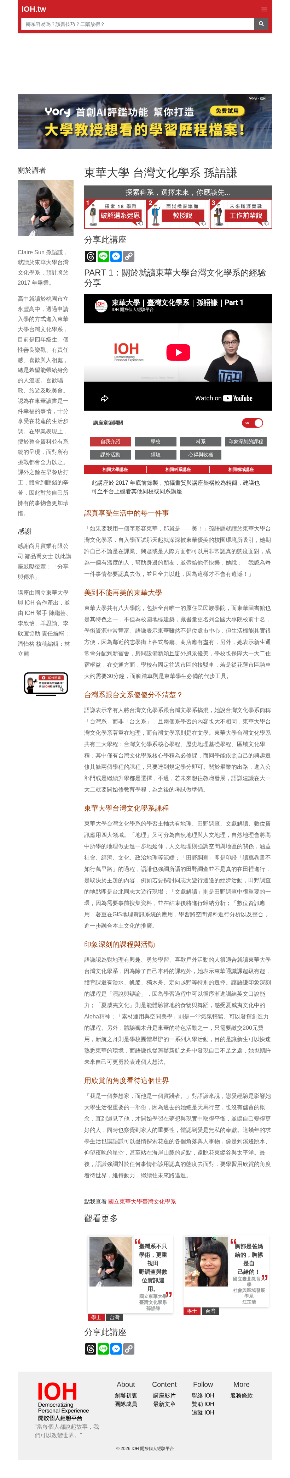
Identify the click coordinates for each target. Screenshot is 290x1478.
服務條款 (241, 1396)
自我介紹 (110, 441)
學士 (96, 1317)
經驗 (156, 454)
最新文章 (164, 1404)
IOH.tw (34, 9)
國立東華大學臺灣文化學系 (142, 1202)
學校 (156, 441)
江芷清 (249, 1302)
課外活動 (110, 454)
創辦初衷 (126, 1396)
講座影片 (164, 1396)
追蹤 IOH (203, 1413)
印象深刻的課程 (245, 441)
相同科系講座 (178, 469)
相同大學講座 (115, 469)
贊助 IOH (203, 1404)
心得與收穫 (200, 454)
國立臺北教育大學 (249, 1281)
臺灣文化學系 (153, 1302)
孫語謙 (153, 1308)
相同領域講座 (241, 469)
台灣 (115, 1317)
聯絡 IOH (203, 1396)
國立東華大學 (153, 1296)
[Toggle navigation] (264, 9)
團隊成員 (126, 1404)
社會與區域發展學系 (249, 1293)
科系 (201, 441)
